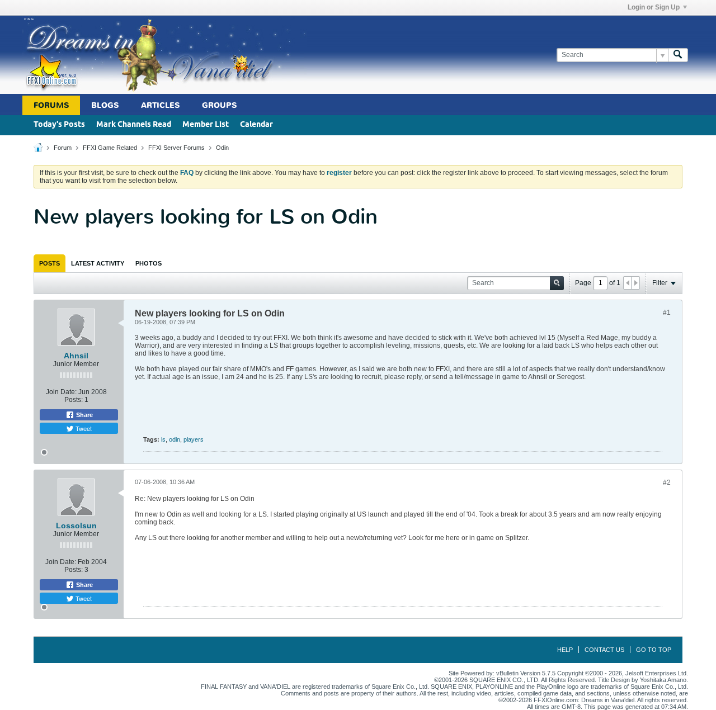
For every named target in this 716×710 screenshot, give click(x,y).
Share (83, 414)
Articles (160, 105)
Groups (219, 105)
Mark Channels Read (133, 125)
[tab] (49, 263)
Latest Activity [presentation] (97, 263)
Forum (63, 147)
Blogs (105, 105)
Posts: (73, 400)
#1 (667, 312)
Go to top (653, 649)
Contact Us (604, 649)
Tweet (83, 428)
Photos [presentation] (148, 263)
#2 (667, 482)
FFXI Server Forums (176, 147)
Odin (222, 147)
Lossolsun (76, 525)
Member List (205, 125)
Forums (51, 105)
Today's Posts (59, 125)
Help (565, 649)
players (193, 439)
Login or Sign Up (654, 7)
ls (163, 439)
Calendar (256, 125)
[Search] (678, 55)
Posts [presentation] (49, 263)
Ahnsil (76, 355)
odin (174, 439)
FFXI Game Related (110, 147)
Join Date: (61, 392)
